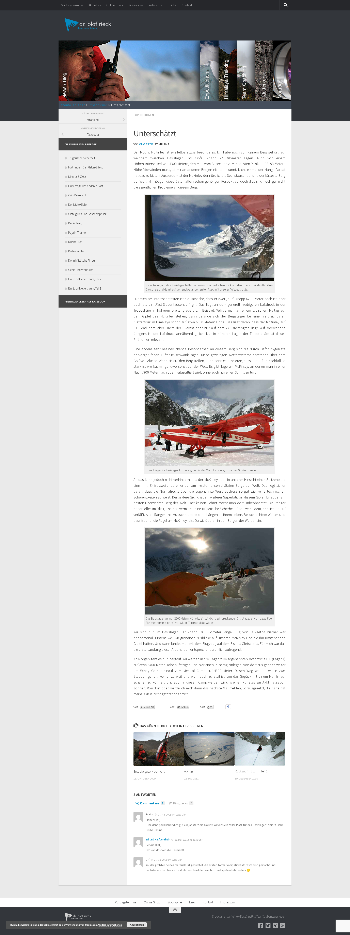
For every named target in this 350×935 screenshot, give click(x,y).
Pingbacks (182, 803)
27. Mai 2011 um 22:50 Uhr (168, 860)
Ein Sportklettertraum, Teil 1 (84, 288)
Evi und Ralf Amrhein (158, 839)
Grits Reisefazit (77, 195)
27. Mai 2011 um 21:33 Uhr (172, 814)
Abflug (188, 771)
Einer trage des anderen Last (85, 186)
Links (173, 5)
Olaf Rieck (146, 144)
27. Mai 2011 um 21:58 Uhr (188, 839)
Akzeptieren (137, 924)
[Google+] (282, 926)
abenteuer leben (73, 105)
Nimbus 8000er (77, 177)
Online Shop (114, 5)
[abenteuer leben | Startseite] (88, 25)
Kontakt (187, 5)
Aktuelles (95, 5)
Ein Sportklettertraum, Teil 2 (84, 279)
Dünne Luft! (75, 242)
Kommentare (151, 803)
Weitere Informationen (110, 924)
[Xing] (275, 926)
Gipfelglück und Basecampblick (87, 214)
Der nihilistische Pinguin (82, 260)
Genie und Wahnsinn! (81, 270)
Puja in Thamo (77, 232)
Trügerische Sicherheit (81, 158)
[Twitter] (268, 926)
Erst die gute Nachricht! (149, 771)
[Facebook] (261, 926)
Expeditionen (98, 105)
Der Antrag (74, 223)
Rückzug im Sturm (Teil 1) (251, 771)
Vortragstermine (72, 5)
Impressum (227, 902)
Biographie (135, 5)
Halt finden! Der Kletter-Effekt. (85, 167)
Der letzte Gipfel (77, 205)
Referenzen (156, 5)
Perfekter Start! (77, 251)
